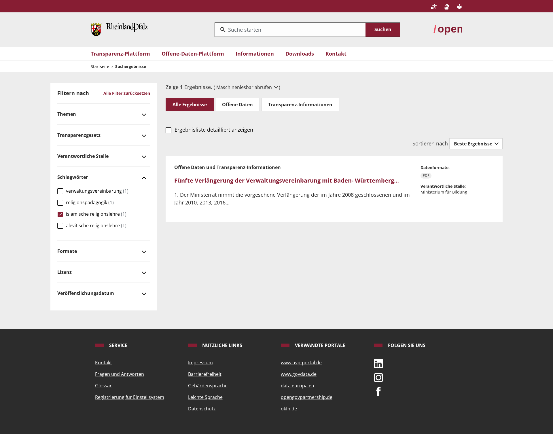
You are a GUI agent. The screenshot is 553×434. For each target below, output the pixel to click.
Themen (66, 114)
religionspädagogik (90, 202)
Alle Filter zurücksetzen (126, 93)
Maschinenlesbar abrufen (244, 87)
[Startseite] (119, 29)
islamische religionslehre (96, 214)
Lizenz (64, 272)
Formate (67, 251)
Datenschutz (202, 408)
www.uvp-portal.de (301, 362)
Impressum (200, 362)
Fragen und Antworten (119, 374)
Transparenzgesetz (79, 135)
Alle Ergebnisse (190, 104)
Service (117, 345)
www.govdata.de (299, 374)
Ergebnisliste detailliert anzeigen (213, 129)
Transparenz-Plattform (120, 53)
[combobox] (290, 30)
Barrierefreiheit (204, 374)
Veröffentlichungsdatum (85, 293)
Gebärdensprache (208, 385)
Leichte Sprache (205, 397)
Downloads (299, 53)
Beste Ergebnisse (473, 144)
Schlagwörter (72, 177)
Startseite (100, 66)
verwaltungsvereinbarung (97, 191)
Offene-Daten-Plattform (193, 53)
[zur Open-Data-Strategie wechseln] (447, 29)
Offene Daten (237, 104)
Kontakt (335, 53)
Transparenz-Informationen (300, 104)
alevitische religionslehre (96, 225)
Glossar (103, 385)
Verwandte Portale (319, 345)
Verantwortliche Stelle (83, 156)
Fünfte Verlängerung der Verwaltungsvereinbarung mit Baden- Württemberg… (286, 180)
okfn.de (289, 408)
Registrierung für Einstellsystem (129, 397)
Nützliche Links (221, 345)
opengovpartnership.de (306, 397)
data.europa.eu (297, 385)
